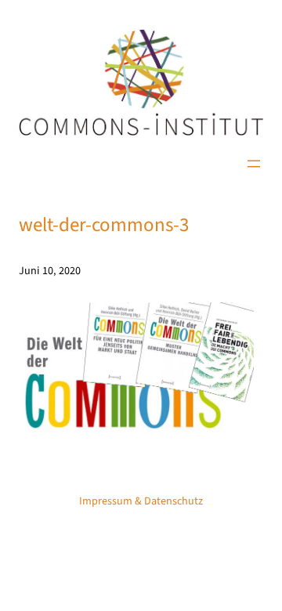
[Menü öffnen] (253, 163)
